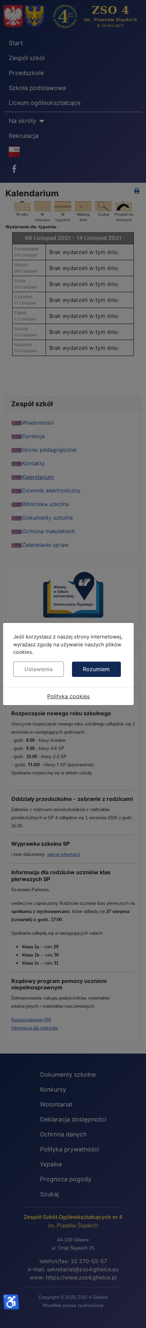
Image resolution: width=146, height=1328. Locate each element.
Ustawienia (38, 669)
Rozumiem (96, 669)
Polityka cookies (68, 696)
